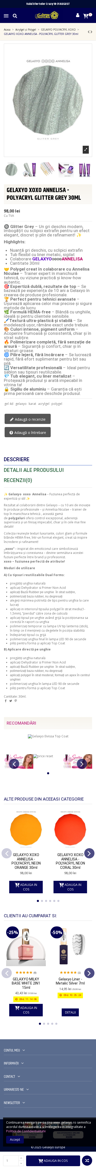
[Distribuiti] (6, 701)
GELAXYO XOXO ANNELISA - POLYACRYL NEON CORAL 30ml (70, 861)
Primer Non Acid (54, 588)
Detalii (70, 1012)
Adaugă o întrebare (29, 432)
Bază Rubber (30, 592)
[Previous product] (89, 32)
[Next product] (91, 32)
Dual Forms (54, 575)
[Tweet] (10, 701)
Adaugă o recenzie (30, 419)
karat (32, 404)
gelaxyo (21, 404)
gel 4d (8, 404)
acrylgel (43, 404)
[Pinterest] (16, 701)
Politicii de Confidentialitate (26, 1131)
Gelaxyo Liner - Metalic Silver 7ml (70, 981)
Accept (15, 1139)
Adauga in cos (56, 1161)
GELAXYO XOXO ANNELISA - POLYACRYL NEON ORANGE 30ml (26, 861)
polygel (56, 404)
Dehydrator (29, 588)
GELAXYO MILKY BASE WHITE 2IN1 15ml (26, 983)
